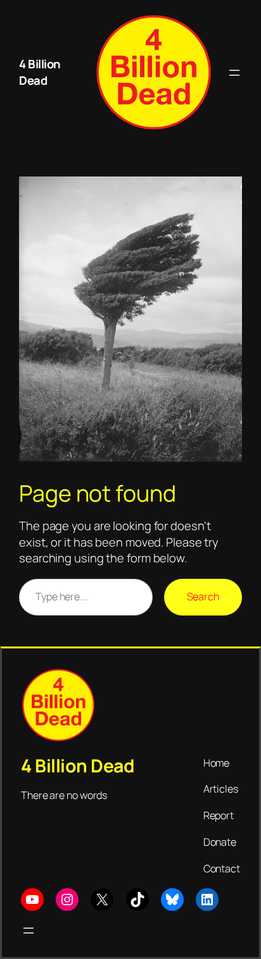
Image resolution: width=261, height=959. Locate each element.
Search (203, 596)
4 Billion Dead (39, 72)
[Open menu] (234, 72)
